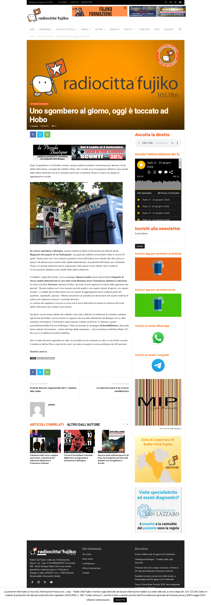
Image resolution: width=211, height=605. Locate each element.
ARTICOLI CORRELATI (47, 425)
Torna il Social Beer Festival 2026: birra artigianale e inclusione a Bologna (78, 458)
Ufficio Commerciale (91, 568)
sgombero (49, 358)
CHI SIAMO (62, 2)
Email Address (141, 233)
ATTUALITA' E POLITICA (45, 36)
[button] (179, 29)
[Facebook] (166, 2)
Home (32, 36)
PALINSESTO (115, 29)
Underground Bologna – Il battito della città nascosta (154, 561)
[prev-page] (123, 424)
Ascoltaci (168, 29)
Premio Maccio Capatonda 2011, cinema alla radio (53, 389)
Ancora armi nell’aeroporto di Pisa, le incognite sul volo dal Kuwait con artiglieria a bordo (113, 459)
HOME (32, 29)
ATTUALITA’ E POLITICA (65, 29)
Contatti (85, 573)
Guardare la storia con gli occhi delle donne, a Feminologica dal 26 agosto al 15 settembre (155, 578)
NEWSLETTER (86, 2)
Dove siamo (87, 559)
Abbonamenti (45, 29)
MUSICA (84, 29)
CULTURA (99, 29)
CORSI (156, 29)
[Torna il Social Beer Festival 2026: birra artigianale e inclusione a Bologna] (79, 441)
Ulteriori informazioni (98, 599)
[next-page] (127, 424)
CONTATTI (74, 2)
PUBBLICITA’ (144, 29)
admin (35, 126)
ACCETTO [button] (120, 600)
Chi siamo (86, 554)
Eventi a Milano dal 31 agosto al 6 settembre (155, 554)
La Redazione (88, 563)
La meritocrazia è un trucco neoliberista (113, 389)
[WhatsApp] (47, 134)
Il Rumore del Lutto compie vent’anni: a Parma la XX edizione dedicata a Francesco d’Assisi (44, 459)
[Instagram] (171, 2)
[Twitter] (175, 2)
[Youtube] (180, 2)
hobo (40, 358)
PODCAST (128, 29)
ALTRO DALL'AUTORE (83, 425)
